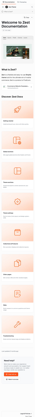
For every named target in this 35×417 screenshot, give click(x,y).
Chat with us (12, 374)
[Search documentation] (32, 7)
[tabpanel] (17, 51)
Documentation (10, 2)
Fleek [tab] (14, 38)
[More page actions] (31, 17)
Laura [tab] (25, 38)
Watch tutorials (13, 379)
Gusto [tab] (9, 38)
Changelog (22, 2)
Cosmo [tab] (20, 38)
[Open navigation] (3, 7)
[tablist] (17, 37)
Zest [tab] (4, 38)
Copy (27, 17)
